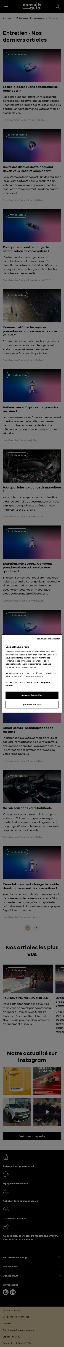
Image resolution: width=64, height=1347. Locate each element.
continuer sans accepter (48, 638)
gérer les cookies (32, 704)
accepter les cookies (32, 695)
